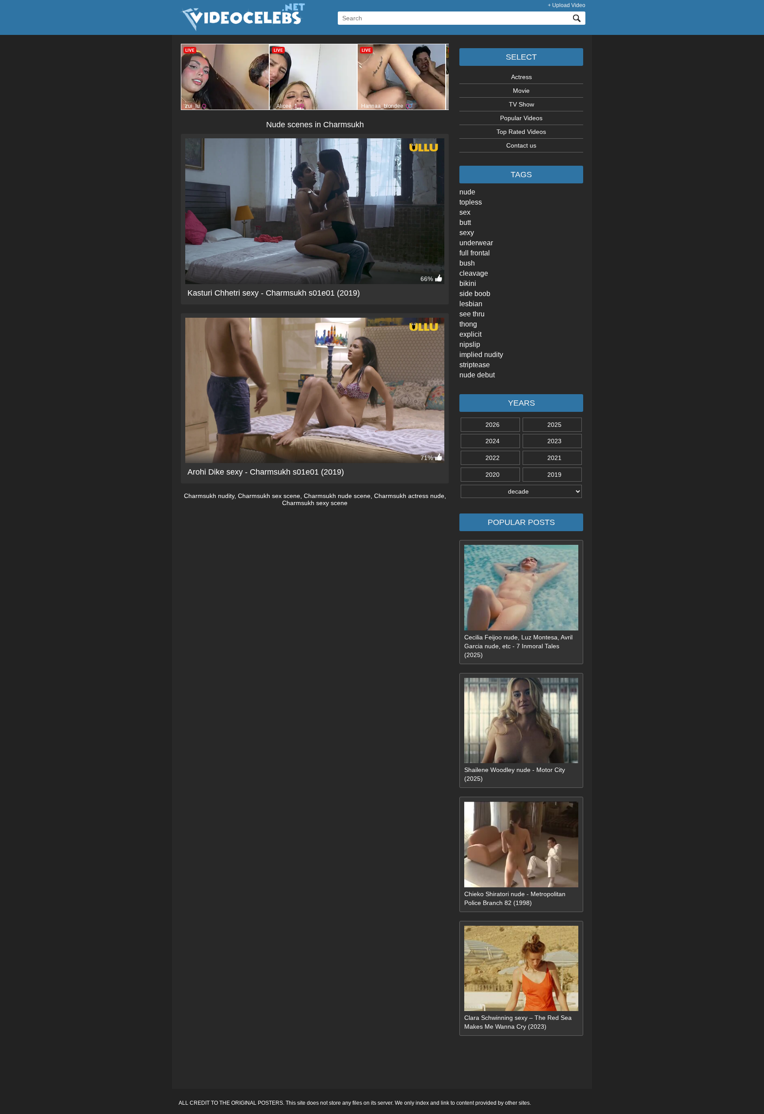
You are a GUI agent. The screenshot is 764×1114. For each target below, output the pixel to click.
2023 (554, 441)
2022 (492, 457)
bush (467, 263)
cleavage (473, 273)
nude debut (477, 375)
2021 (554, 457)
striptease (474, 365)
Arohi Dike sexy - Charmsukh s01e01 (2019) (265, 472)
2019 (554, 474)
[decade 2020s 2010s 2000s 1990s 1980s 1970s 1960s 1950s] (521, 491)
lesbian (470, 304)
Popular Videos (521, 118)
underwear (476, 243)
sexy (466, 232)
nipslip (469, 344)
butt (465, 222)
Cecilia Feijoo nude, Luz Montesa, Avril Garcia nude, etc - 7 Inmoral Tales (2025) (518, 646)
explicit (470, 334)
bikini (467, 283)
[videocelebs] (242, 29)
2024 (492, 441)
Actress (521, 76)
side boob (474, 293)
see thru (472, 314)
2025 (554, 424)
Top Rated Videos (521, 131)
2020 (492, 474)
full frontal (474, 253)
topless (470, 202)
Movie (521, 90)
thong (468, 324)
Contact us (521, 145)
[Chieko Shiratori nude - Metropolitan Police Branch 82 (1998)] (521, 885)
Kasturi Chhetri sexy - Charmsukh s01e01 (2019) (273, 293)
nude (467, 192)
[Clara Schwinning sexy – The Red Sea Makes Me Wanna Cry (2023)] (521, 1008)
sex (464, 212)
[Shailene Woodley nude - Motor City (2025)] (521, 760)
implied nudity (481, 354)
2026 (492, 424)
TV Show (521, 104)
